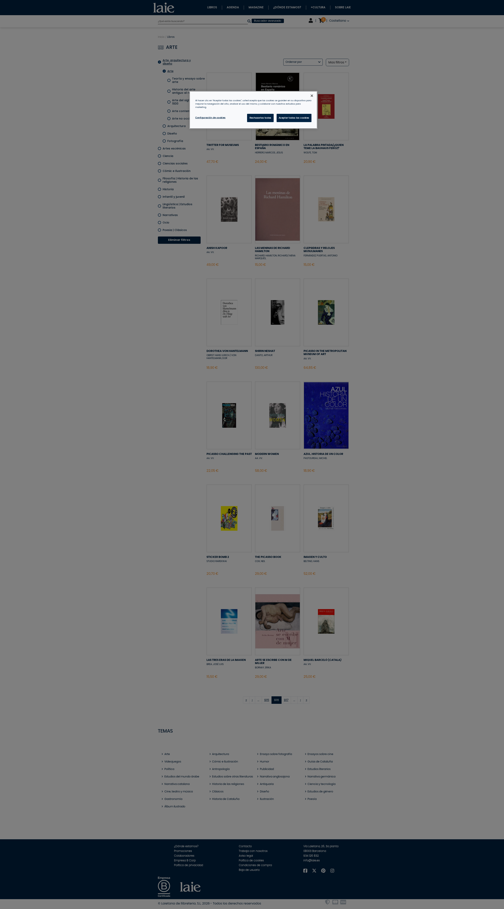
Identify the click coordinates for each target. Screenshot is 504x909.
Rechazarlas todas (260, 118)
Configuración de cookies (210, 118)
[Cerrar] (312, 95)
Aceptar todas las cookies (294, 118)
